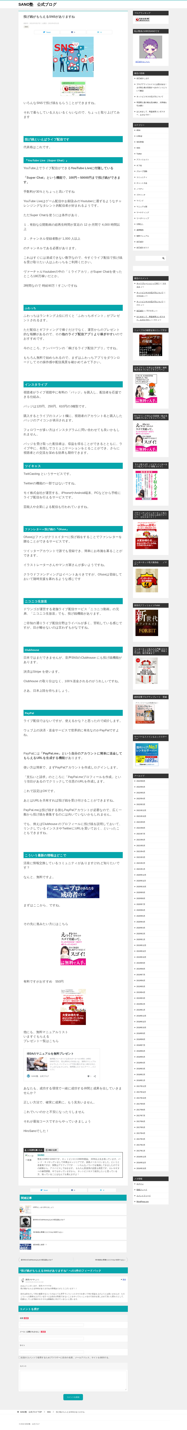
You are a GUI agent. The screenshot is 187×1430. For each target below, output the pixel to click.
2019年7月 (140, 975)
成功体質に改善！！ (40, 1245)
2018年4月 (140, 1063)
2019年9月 (140, 963)
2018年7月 (140, 1045)
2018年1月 (140, 1080)
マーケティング (142, 212)
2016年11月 (141, 1163)
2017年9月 (140, 1104)
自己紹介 (140, 242)
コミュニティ (141, 177)
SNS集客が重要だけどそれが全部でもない (48, 1232)
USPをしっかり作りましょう (43, 1207)
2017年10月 (141, 1098)
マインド (140, 201)
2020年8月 (140, 898)
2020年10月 (141, 887)
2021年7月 (140, 834)
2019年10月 (141, 957)
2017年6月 (140, 1121)
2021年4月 (140, 851)
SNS (26, 27)
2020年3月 (140, 928)
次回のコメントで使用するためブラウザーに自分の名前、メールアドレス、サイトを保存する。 (65, 1357)
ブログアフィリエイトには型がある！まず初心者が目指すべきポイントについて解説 (151, 87)
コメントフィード (143, 1196)
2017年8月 (140, 1110)
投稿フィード (141, 1190)
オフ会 (139, 165)
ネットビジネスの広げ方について (149, 97)
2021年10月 (141, 816)
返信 (124, 1279)
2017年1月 (140, 1151)
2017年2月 (140, 1145)
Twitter (139, 154)
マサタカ (140, 296)
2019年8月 (140, 969)
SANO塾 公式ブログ (37, 4)
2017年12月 (141, 1086)
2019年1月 (140, 1010)
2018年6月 (140, 1051)
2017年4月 (140, 1133)
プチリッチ (140, 195)
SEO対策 (140, 142)
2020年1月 (140, 939)
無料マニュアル (142, 236)
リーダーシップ (142, 218)
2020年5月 (140, 916)
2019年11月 (141, 951)
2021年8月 (140, 828)
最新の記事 (52, 1150)
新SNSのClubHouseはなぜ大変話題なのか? (49, 1220)
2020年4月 (140, 922)
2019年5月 (140, 986)
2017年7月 (140, 1116)
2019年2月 (140, 1004)
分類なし (140, 224)
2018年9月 (140, 1033)
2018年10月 (141, 1027)
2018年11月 (141, 1022)
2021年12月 (141, 810)
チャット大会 (141, 183)
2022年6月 (140, 787)
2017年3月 (140, 1139)
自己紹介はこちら (142, 62)
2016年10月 (141, 1168)
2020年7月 (140, 904)
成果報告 (140, 230)
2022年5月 (140, 793)
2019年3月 (140, 998)
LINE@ (139, 136)
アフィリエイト (142, 160)
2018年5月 (140, 1057)
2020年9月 (140, 892)
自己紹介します (142, 78)
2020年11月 (141, 881)
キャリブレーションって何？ (148, 283)
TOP (31, 1412)
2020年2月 (140, 934)
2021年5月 (140, 846)
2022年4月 (140, 799)
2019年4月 (140, 992)
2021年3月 (140, 857)
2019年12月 (141, 945)
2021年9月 (140, 822)
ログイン (140, 1184)
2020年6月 (140, 910)
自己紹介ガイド (142, 248)
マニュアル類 (141, 207)
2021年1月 (140, 869)
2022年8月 (140, 781)
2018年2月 (140, 1074)
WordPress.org (142, 1202)
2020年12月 (141, 875)
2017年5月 (140, 1127)
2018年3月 (140, 1069)
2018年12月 (141, 1016)
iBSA (138, 130)
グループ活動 (141, 171)
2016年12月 (141, 1157)
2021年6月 (140, 840)
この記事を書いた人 (34, 1150)
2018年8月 (140, 1039)
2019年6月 (140, 980)
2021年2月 (140, 863)
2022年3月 (140, 804)
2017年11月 (141, 1092)
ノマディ (140, 189)
